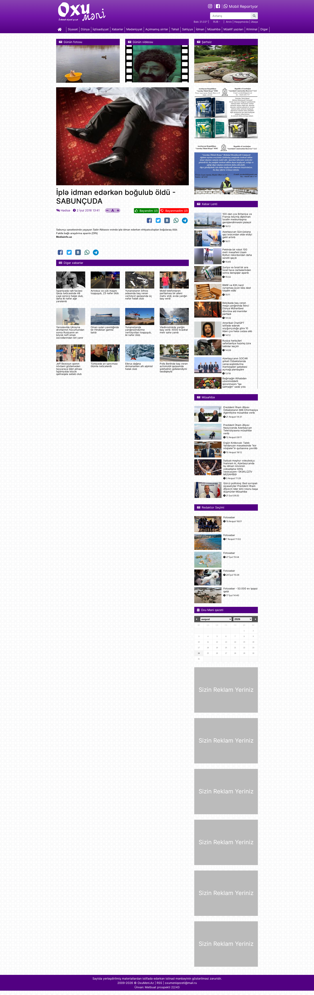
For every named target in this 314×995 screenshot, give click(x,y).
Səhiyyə (187, 29)
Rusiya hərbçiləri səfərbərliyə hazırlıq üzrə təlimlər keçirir (236, 343)
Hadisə (65, 210)
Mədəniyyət (134, 29)
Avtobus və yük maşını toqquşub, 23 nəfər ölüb (105, 292)
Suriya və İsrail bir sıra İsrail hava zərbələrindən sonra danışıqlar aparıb (236, 270)
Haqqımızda (241, 21)
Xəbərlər (117, 29)
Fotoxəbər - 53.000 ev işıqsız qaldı (240, 590)
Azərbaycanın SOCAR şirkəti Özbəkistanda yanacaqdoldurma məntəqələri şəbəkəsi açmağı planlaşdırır (235, 364)
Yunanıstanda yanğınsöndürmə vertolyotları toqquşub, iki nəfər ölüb (138, 331)
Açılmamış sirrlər (156, 29)
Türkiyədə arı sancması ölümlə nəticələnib (104, 365)
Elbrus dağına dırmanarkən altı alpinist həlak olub (139, 366)
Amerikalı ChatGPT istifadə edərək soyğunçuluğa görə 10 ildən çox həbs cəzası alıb (237, 327)
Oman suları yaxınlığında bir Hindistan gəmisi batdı (105, 330)
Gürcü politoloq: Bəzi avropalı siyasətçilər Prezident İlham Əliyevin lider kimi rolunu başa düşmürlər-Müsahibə (240, 487)
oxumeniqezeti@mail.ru (181, 983)
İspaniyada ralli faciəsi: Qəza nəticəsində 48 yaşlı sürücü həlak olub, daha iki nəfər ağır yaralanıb (69, 296)
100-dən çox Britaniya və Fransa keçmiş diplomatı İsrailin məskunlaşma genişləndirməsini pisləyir (237, 218)
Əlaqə (254, 21)
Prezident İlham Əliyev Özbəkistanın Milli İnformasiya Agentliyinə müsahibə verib (240, 410)
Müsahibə (213, 29)
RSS (159, 983)
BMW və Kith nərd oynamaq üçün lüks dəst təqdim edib (236, 288)
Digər (264, 29)
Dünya (85, 29)
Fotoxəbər (229, 517)
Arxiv (229, 21)
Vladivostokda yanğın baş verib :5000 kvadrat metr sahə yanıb (174, 330)
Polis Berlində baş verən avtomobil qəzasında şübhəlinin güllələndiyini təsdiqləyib (174, 367)
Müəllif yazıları (233, 29)
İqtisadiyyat (101, 29)
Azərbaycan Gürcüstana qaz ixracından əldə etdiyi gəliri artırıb (237, 234)
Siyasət (73, 29)
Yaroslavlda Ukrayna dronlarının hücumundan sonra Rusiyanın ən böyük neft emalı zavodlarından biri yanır (70, 332)
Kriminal (251, 29)
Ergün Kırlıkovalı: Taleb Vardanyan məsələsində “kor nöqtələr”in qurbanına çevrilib (240, 446)
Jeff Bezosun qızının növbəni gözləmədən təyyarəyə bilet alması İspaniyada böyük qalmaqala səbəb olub (69, 369)
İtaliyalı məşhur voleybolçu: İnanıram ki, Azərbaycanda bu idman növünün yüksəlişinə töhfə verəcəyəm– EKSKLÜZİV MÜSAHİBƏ (239, 467)
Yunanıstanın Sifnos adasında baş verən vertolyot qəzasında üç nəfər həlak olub (138, 294)
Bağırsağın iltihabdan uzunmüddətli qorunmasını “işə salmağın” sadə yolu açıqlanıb (234, 384)
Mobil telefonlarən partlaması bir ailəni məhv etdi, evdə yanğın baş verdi (173, 294)
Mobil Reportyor (243, 6)
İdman (200, 29)
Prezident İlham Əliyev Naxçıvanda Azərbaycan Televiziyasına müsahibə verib (237, 429)
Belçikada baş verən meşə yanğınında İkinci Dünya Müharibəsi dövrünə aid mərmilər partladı (235, 308)
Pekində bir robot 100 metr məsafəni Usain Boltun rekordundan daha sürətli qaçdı (237, 253)
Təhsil (175, 29)
